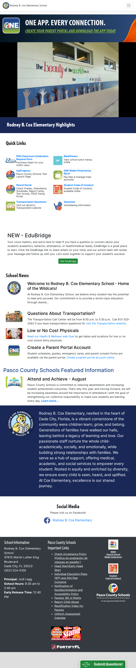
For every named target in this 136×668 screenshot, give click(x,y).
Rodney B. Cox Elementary (72, 520)
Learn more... (50, 400)
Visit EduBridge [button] (68, 261)
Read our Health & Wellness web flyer (50, 336)
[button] (103, 664)
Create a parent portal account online (90, 357)
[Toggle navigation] (128, 5)
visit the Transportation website (106, 323)
